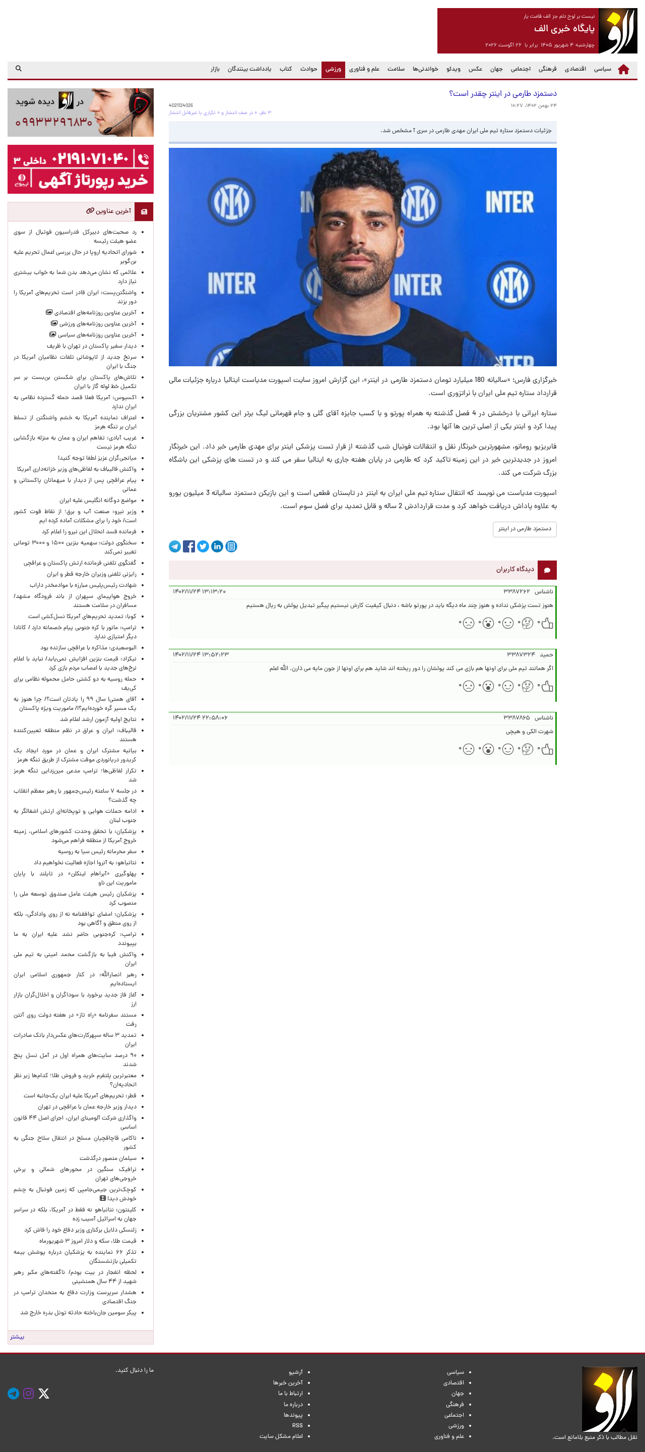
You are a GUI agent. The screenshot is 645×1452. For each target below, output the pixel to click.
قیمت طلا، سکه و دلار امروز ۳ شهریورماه (88, 1241)
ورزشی (331, 69)
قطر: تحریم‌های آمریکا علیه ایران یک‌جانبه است (80, 1096)
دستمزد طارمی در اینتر (524, 529)
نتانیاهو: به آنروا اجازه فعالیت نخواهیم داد (85, 863)
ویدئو (453, 69)
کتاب (286, 69)
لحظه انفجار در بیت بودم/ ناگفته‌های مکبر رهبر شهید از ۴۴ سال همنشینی (75, 1277)
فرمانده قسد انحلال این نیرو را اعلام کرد (89, 532)
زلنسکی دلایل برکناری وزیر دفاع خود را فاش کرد (80, 1230)
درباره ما (293, 1405)
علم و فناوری (364, 69)
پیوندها (293, 1415)
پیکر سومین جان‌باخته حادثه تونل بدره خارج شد (78, 1313)
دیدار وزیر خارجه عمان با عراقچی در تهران (87, 1107)
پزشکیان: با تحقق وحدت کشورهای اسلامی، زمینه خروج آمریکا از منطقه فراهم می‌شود (75, 836)
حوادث (308, 69)
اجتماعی (521, 69)
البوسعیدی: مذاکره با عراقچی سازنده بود (88, 648)
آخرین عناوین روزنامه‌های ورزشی (97, 324)
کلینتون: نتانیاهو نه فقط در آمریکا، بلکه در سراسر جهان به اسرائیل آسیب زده (75, 1215)
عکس (475, 69)
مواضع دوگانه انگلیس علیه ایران (98, 501)
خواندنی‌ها (425, 69)
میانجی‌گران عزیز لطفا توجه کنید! (97, 458)
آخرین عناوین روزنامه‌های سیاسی (96, 335)
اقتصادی (575, 69)
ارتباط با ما (290, 1394)
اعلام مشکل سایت (281, 1436)
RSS (297, 1426)
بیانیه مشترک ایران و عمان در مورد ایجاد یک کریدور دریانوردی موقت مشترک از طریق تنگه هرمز (75, 756)
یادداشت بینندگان (250, 69)
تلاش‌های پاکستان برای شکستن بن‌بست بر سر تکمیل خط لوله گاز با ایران (75, 382)
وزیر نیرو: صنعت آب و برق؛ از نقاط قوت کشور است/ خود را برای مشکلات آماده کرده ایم (75, 517)
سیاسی (602, 69)
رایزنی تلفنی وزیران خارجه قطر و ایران (92, 574)
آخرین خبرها (288, 1383)
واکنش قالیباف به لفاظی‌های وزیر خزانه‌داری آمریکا (77, 469)
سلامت (396, 69)
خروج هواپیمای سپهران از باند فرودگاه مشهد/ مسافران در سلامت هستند (75, 601)
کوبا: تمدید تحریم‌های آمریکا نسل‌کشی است (82, 617)
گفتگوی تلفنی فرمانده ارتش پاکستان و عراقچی (80, 563)
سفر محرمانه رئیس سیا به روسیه (97, 852)
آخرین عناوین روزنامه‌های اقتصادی (95, 313)
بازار (215, 69)
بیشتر (17, 1337)
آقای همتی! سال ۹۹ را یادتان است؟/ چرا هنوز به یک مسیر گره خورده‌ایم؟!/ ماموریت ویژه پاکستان (75, 704)
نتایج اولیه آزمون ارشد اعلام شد (98, 719)
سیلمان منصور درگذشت (108, 1158)
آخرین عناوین (112, 211)
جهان (496, 69)
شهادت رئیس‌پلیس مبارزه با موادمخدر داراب (83, 585)
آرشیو (296, 1372)
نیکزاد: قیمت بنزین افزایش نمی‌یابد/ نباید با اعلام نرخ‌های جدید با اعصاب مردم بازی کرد (75, 664)
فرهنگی (548, 69)
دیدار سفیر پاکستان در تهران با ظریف (92, 346)
